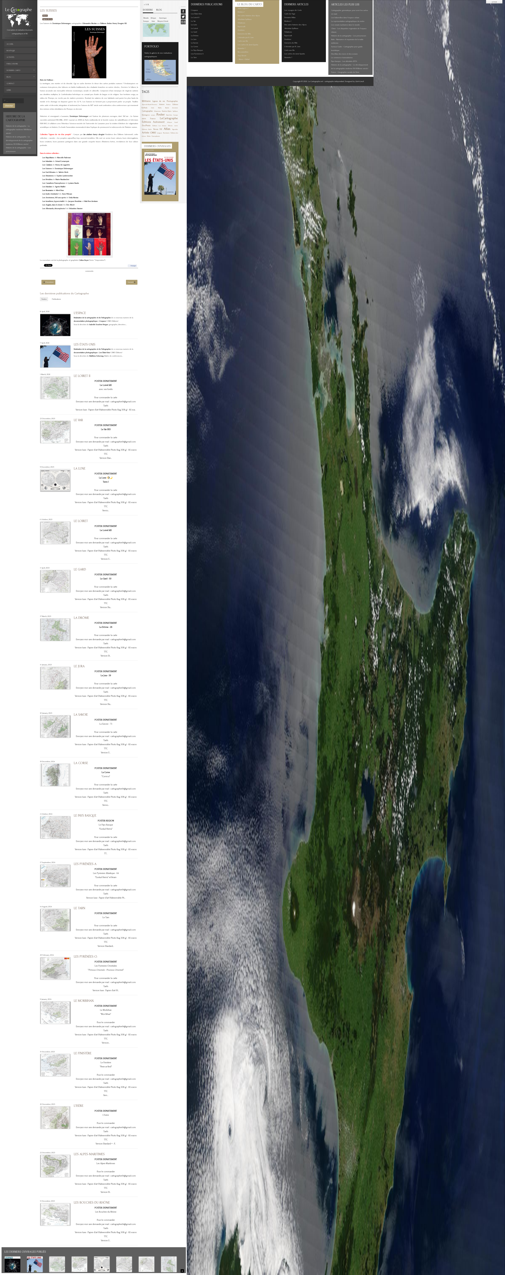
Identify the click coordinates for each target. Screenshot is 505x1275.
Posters (168, 104)
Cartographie (147, 111)
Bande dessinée (171, 108)
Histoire (162, 104)
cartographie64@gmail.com (123, 401)
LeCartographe (169, 118)
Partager (133, 266)
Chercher (9, 105)
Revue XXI (157, 129)
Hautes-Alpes (166, 111)
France (153, 118)
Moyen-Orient (163, 21)
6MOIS (144, 119)
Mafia (159, 108)
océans (153, 115)
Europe (146, 21)
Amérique (163, 18)
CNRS (153, 132)
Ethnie (170, 126)
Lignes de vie (47, 19)
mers (176, 126)
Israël (176, 122)
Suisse (45, 15)
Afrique (153, 18)
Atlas (167, 129)
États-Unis (169, 115)
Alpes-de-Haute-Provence (149, 104)
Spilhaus (175, 111)
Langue (159, 133)
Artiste (145, 132)
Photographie (172, 101)
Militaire (146, 101)
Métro (149, 136)
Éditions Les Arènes (159, 126)
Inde (152, 108)
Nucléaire (166, 133)
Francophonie (156, 136)
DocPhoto (146, 125)
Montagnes (146, 115)
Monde (146, 18)
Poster (160, 114)
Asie (153, 21)
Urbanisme (157, 111)
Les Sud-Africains (48, 172)
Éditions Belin (147, 129)
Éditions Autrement (153, 122)
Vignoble (175, 129)
